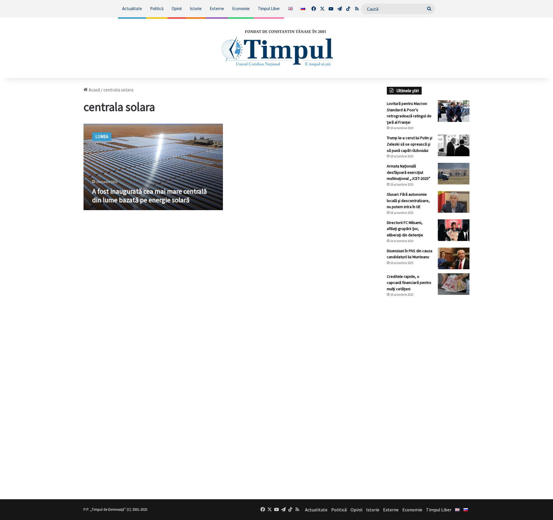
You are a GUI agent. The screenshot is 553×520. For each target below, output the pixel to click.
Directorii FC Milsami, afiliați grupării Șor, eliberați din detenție (405, 229)
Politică (157, 8)
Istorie (196, 8)
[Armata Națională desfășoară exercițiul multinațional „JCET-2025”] (453, 173)
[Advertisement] (428, 398)
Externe (217, 8)
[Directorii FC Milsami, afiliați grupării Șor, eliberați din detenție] (453, 230)
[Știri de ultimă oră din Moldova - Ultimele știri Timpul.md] (276, 48)
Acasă (94, 90)
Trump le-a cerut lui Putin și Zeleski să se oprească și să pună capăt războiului (409, 144)
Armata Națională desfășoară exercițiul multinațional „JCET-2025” (408, 172)
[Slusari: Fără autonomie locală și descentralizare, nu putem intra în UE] (453, 202)
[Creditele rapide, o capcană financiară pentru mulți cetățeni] (453, 284)
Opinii (177, 8)
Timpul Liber (269, 8)
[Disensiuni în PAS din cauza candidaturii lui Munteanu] (453, 258)
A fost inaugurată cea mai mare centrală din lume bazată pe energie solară (149, 195)
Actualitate (132, 8)
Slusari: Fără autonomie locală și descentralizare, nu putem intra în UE (408, 200)
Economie (241, 8)
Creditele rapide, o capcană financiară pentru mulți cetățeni (409, 282)
